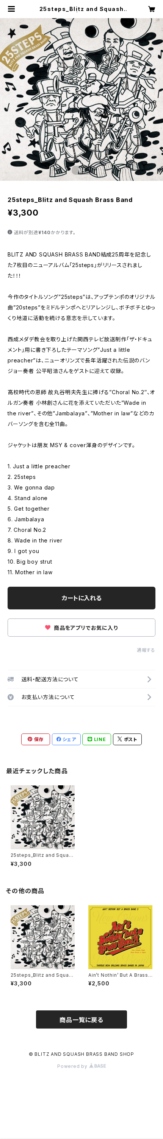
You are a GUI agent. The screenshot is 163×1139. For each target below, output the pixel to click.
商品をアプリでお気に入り (85, 628)
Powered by (73, 1066)
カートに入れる (82, 598)
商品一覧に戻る (81, 1020)
